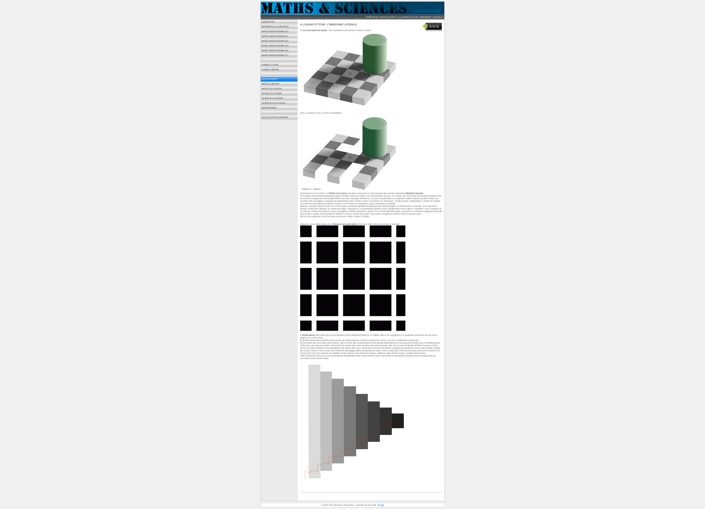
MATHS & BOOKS (270, 84)
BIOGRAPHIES (269, 108)
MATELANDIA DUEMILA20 (275, 41)
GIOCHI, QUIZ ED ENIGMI (275, 117)
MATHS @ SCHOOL (272, 88)
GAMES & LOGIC (270, 65)
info (382, 505)
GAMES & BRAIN (270, 69)
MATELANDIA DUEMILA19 (275, 45)
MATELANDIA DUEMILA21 (275, 36)
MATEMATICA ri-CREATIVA (275, 26)
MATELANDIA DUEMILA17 (275, 55)
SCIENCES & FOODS (272, 98)
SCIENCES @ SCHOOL (274, 103)
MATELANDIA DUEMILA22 (275, 31)
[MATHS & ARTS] (431, 31)
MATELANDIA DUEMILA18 (275, 50)
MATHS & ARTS (388, 17)
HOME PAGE (372, 17)
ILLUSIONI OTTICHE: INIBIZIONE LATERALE (420, 17)
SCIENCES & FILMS (272, 93)
